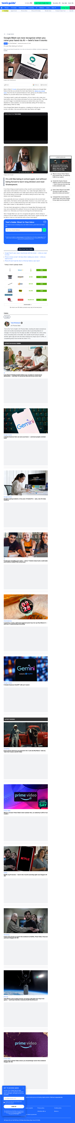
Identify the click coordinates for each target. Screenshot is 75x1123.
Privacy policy (41, 1108)
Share (7, 84)
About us (56, 1111)
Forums (72, 8)
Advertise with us (42, 1111)
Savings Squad (65, 8)
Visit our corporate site (56, 1097)
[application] (26, 128)
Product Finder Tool (60, 10)
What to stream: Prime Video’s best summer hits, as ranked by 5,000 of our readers (61, 175)
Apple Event (14, 10)
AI (36, 7)
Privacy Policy (21, 1111)
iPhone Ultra (24, 10)
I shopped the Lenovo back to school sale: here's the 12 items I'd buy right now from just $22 (61, 198)
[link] (10, 270)
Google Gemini (10, 34)
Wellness (41, 7)
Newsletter (44, 84)
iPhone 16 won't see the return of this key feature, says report (22, 261)
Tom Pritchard (13, 43)
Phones (6, 7)
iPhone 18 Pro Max (36, 10)
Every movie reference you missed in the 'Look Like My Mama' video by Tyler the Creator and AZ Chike (60, 167)
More (53, 7)
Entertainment (22, 7)
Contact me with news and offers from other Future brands (13, 1102)
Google (14, 89)
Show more (27, 304)
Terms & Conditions (17, 1113)
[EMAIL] (22, 323)
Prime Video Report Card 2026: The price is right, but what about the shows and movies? (61, 191)
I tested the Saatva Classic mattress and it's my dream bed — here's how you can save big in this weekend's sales (61, 183)
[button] (70, 3)
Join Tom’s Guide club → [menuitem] (42, 3)
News (5, 43)
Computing (31, 7)
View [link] (41, 270)
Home (47, 7)
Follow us (37, 84)
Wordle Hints (48, 10)
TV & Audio (13, 7)
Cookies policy (57, 1108)
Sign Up (13, 1106)
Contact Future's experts (27, 1108)
